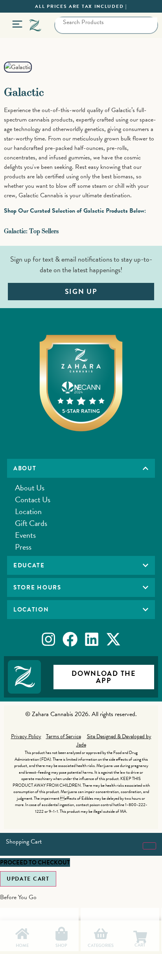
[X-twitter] (114, 639)
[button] (81, 468)
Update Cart (28, 879)
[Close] (149, 845)
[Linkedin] (92, 639)
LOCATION (31, 609)
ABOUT (25, 468)
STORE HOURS (37, 587)
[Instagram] (48, 639)
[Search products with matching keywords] (63, 33)
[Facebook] (70, 639)
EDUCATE (29, 565)
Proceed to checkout (35, 862)
